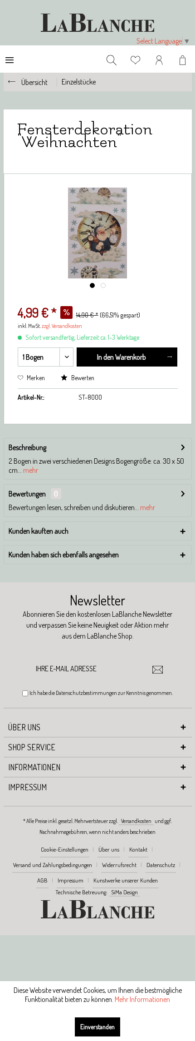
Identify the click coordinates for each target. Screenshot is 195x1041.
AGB (42, 880)
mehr (30, 470)
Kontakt (138, 849)
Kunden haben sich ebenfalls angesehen (64, 554)
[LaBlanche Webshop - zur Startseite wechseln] (97, 23)
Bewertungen (27, 493)
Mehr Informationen (142, 999)
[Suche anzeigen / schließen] (111, 59)
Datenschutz (160, 864)
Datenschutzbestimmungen (86, 692)
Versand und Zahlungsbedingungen (52, 864)
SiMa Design (124, 892)
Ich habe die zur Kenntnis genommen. (101, 692)
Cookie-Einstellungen (64, 849)
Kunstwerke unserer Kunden (125, 880)
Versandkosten (136, 821)
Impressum (70, 880)
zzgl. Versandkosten (62, 325)
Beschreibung (27, 447)
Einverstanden (97, 1027)
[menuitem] (9, 59)
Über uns (108, 849)
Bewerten (82, 378)
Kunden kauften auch (38, 530)
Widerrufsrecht (119, 864)
